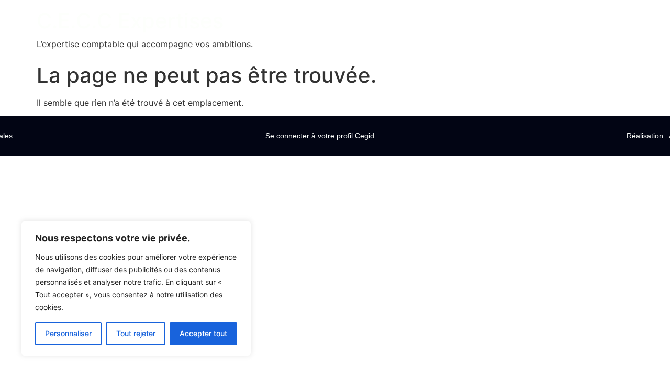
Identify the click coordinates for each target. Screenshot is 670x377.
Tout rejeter (135, 333)
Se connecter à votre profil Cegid (319, 135)
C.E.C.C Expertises (130, 21)
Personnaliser (68, 333)
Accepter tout (203, 333)
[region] (136, 288)
